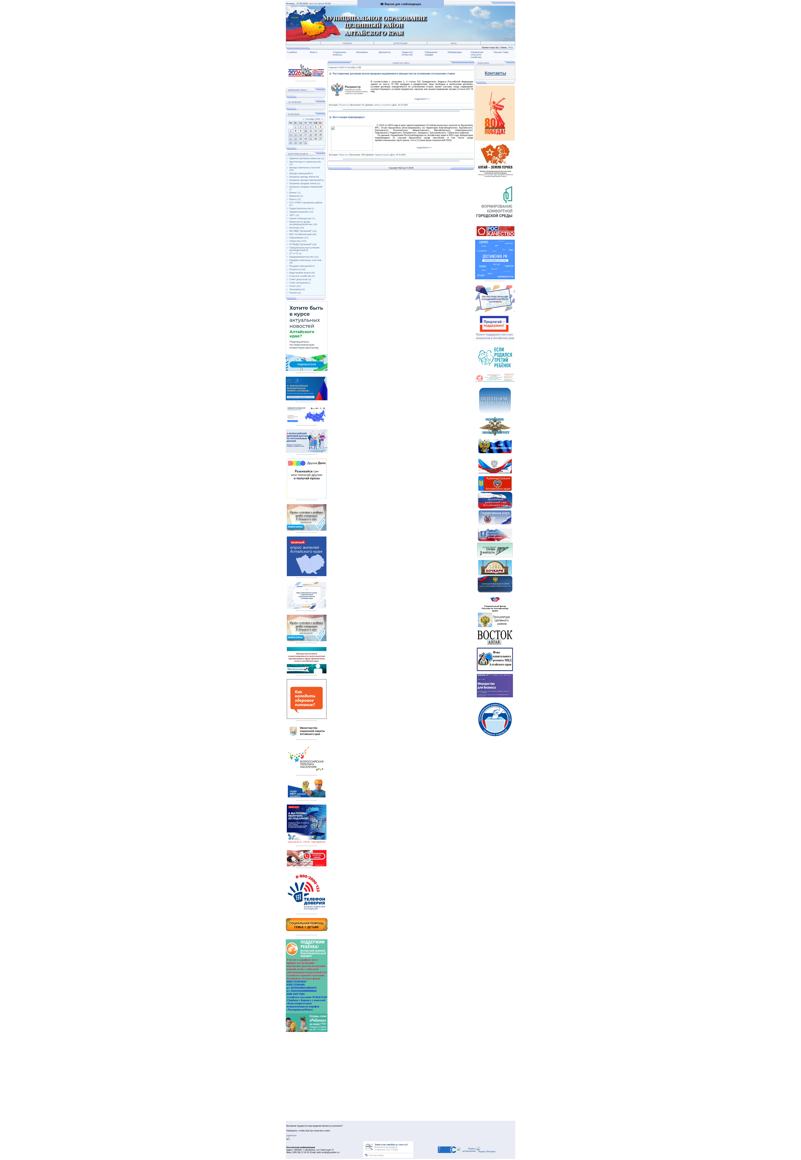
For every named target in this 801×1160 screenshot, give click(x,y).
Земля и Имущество (300, 218)
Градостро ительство (407, 53)
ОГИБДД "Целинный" (300, 244)
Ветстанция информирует (349, 117)
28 (290, 142)
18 (310, 135)
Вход (453, 43)
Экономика (362, 52)
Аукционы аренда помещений (305, 180)
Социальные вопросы (339, 53)
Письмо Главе (501, 52)
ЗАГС (292, 215)
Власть (313, 52)
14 (290, 135)
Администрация (382, 155)
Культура (294, 227)
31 (305, 142)
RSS (511, 47)
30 (300, 142)
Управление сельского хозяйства (477, 54)
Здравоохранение (298, 211)
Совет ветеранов (298, 282)
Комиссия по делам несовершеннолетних (300, 222)
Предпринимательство (301, 257)
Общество (294, 241)
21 (290, 138)
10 (305, 131)
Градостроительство (300, 208)
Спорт (292, 286)
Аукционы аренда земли (302, 176)
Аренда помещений (299, 173)
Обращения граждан (431, 53)
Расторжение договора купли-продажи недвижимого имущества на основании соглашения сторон (394, 73)
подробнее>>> (421, 99)
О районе (292, 52)
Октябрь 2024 (313, 119)
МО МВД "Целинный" (300, 231)
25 (310, 138)
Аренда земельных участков (304, 167)
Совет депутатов (298, 279)
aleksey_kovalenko (382, 105)
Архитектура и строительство (305, 161)
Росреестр (295, 269)
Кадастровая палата (300, 272)
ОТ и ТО (293, 253)
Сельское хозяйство (300, 276)
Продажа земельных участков (305, 260)
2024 (341, 67)
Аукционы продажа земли (302, 183)
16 (300, 135)
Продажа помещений (300, 266)
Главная (347, 43)
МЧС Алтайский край (300, 234)
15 (295, 135)
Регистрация (400, 43)
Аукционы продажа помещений (305, 186)
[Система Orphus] (388, 1157)
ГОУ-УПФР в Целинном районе (305, 202)
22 (295, 138)
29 (295, 142)
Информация (455, 52)
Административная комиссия (304, 158)
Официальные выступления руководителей (304, 248)
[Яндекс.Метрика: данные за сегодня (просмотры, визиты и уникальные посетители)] (486, 1150)
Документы (385, 52)
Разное (293, 292)
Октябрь (351, 67)
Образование (296, 237)
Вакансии (294, 196)
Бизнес (293, 192)
